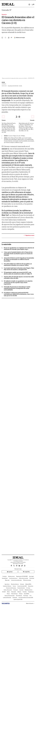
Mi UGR (4, 591)
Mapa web (7, 580)
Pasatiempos (31, 591)
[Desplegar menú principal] (33, 4)
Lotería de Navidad (7, 597)
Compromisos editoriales (16, 580)
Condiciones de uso (13, 578)
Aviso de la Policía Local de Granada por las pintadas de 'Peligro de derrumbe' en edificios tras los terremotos (19, 259)
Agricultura (7, 584)
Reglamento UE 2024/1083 (22, 576)
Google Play (27, 571)
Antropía (22, 584)
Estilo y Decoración (8, 590)
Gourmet (21, 590)
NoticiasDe (13, 591)
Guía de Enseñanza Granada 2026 (26, 597)
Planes (8, 593)
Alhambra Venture (15, 584)
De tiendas (15, 597)
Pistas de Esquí (14, 593)
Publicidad (31, 578)
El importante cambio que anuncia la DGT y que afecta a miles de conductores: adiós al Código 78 (18, 273)
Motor (8, 591)
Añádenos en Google (20, 37)
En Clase (28, 588)
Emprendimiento (21, 588)
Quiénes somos (11, 576)
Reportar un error (29, 235)
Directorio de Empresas (11, 588)
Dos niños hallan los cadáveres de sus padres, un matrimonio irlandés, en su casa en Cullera (18, 264)
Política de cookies (27, 580)
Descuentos (30, 586)
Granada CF (6, 10)
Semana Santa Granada (9, 595)
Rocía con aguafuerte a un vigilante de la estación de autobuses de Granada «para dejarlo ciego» (19, 248)
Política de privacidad (23, 578)
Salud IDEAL (26, 593)
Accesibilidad (5, 578)
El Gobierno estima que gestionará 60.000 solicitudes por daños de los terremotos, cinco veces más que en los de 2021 (19, 294)
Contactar (4, 576)
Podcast (20, 593)
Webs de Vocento (29, 603)
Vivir (30, 595)
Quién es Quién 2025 (18, 599)
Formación (15, 590)
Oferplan (19, 591)
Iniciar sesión (29, 4)
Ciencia (14, 586)
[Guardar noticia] (2, 37)
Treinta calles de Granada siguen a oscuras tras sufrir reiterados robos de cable (19, 277)
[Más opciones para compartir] (11, 38)
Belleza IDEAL (28, 584)
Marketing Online (28, 590)
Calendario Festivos (7, 586)
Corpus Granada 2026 (22, 586)
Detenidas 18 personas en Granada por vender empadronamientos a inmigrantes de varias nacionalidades (17, 288)
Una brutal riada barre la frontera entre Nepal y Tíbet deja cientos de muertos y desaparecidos (19, 268)
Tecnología (25, 595)
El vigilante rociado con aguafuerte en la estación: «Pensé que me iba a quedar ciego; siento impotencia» (18, 282)
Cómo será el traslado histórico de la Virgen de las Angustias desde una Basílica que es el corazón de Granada (18, 253)
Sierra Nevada (19, 595)
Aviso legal (31, 576)
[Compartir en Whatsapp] (9, 38)
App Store (10, 571)
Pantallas (25, 591)
